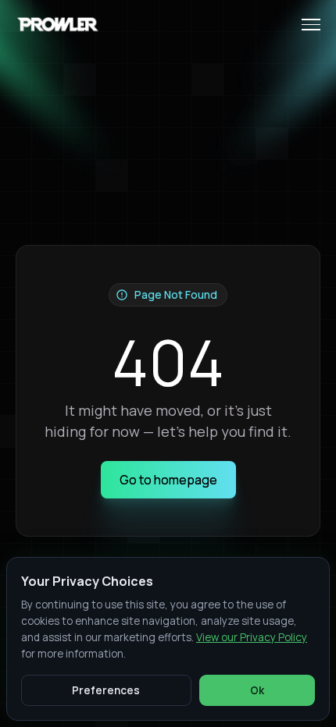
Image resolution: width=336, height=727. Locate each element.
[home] (59, 24)
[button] (304, 24)
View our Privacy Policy (251, 637)
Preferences (106, 690)
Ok (257, 690)
